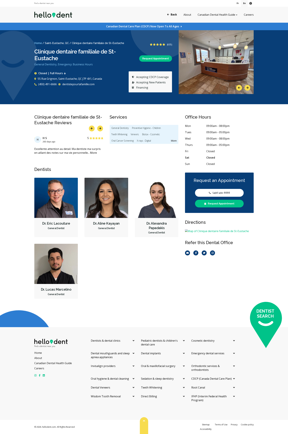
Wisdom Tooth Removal (106, 396)
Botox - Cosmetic (151, 134)
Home (38, 43)
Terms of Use (221, 424)
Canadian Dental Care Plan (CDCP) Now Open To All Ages (142, 26)
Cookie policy (247, 424)
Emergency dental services (207, 353)
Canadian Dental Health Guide (216, 15)
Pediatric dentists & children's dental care (159, 342)
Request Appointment (155, 58)
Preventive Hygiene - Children (146, 128)
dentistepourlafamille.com (78, 84)
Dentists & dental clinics (105, 340)
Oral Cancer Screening (122, 140)
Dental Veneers (100, 387)
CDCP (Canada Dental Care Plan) (211, 378)
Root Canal (198, 387)
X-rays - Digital (144, 140)
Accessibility (206, 429)
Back (174, 14)
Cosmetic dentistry (202, 340)
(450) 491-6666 (47, 84)
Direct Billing (149, 396)
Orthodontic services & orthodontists (205, 368)
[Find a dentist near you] (44, 3)
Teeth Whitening (119, 134)
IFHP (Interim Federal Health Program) (209, 398)
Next (247, 88)
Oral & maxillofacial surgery (158, 366)
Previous (239, 88)
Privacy (234, 424)
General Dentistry (120, 128)
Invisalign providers (103, 366)
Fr (238, 3)
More (93, 153)
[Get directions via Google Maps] (219, 231)
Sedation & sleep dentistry (157, 378)
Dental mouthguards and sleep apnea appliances (110, 355)
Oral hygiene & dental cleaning (110, 378)
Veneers (135, 134)
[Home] (53, 15)
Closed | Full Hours (51, 73)
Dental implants (151, 353)
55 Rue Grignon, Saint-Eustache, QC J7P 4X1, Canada (70, 79)
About (187, 15)
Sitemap (206, 424)
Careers (249, 15)
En (244, 3)
